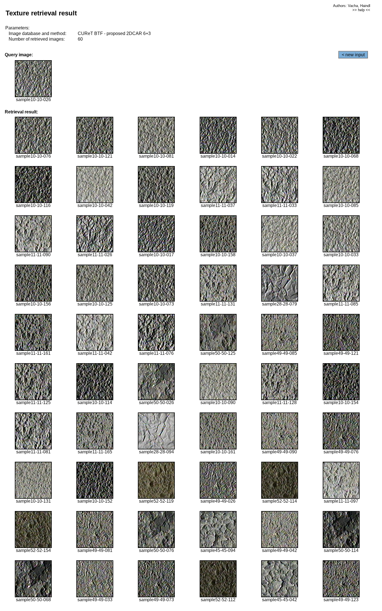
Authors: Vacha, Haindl (351, 6)
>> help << (361, 10)
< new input (353, 54)
